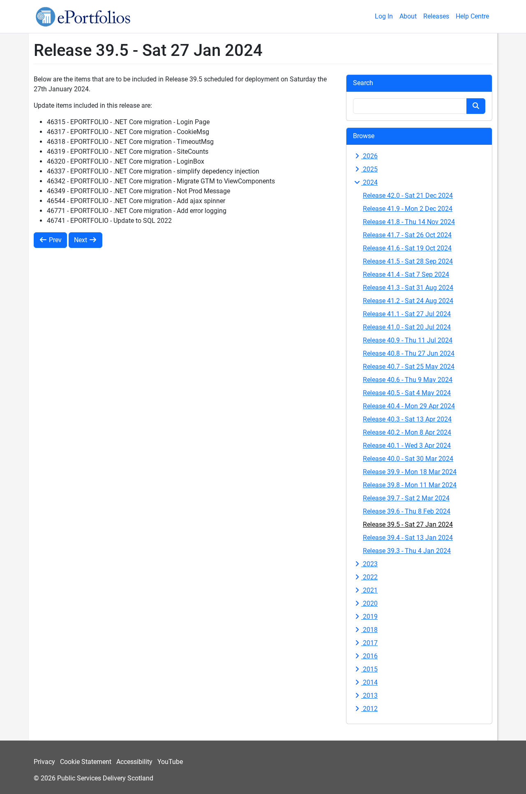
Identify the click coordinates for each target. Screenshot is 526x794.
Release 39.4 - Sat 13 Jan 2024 (408, 538)
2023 (369, 564)
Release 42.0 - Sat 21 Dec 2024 (408, 195)
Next (81, 240)
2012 (369, 709)
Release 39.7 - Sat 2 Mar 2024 (406, 498)
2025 (369, 169)
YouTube (170, 762)
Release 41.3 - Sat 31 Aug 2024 (408, 288)
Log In (384, 16)
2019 (369, 616)
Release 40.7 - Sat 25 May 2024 (408, 366)
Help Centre (472, 16)
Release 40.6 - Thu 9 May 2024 (407, 380)
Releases (436, 16)
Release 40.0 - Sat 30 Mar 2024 (408, 459)
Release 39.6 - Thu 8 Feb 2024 (406, 511)
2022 (369, 577)
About (408, 16)
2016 (369, 656)
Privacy (44, 762)
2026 (369, 156)
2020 (369, 603)
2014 (369, 682)
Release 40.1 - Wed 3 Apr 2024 (407, 445)
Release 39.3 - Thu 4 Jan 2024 (407, 551)
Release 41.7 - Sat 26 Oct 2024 (407, 235)
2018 (369, 630)
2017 (369, 643)
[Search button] (475, 106)
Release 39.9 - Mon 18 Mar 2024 (410, 472)
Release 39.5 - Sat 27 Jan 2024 (408, 524)
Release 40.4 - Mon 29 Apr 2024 (409, 406)
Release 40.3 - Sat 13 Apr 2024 (407, 419)
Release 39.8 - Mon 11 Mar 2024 (410, 485)
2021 (369, 590)
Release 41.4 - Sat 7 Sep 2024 (406, 274)
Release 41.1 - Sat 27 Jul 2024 (407, 314)
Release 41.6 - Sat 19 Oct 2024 (407, 248)
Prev (54, 240)
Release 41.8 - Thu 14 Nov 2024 (409, 222)
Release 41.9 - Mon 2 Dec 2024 (407, 209)
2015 (369, 669)
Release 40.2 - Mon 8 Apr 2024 (407, 432)
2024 (369, 182)
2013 (369, 695)
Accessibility (134, 762)
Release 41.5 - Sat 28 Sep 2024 (408, 261)
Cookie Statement (85, 762)
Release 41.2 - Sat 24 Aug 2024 (408, 301)
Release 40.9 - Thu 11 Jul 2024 (407, 340)
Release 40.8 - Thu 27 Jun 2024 (408, 353)
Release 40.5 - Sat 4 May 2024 (407, 393)
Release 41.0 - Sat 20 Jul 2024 (407, 327)
